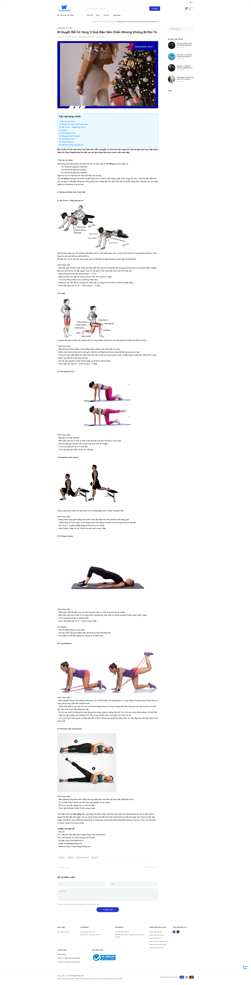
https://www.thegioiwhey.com (78, 846)
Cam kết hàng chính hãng (158, 944)
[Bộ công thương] (108, 957)
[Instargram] (177, 931)
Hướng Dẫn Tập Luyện (107, 21)
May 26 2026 (180, 47)
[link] (245, 970)
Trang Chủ (89, 15)
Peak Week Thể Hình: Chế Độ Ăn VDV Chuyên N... (185, 78)
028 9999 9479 (76, 840)
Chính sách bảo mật (156, 932)
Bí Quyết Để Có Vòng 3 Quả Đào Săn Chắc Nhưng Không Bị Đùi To (107, 32)
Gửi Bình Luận (108, 909)
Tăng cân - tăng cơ (82, 857)
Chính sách (116, 15)
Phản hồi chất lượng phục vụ (159, 941)
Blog (98, 15)
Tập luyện (94, 857)
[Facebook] (174, 931)
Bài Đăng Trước (64, 867)
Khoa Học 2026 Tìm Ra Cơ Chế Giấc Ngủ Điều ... (185, 44)
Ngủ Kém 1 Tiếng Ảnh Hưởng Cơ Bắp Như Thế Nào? (185, 67)
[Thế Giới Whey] (64, 8)
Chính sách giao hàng (156, 935)
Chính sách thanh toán (157, 948)
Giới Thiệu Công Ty (63, 932)
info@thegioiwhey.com (73, 843)
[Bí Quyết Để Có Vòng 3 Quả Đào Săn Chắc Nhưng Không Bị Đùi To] (107, 74)
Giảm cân (61, 857)
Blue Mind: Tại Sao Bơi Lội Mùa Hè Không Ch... (184, 55)
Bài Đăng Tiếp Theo (150, 867)
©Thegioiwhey (75, 976)
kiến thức (70, 857)
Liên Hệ (106, 15)
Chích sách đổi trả (155, 938)
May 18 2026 (180, 70)
